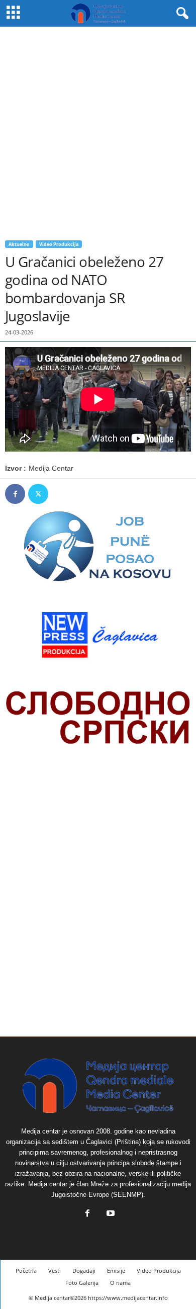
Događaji (83, 1270)
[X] (38, 494)
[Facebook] (15, 494)
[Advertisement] (98, 130)
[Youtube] (109, 1214)
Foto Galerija (82, 1282)
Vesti (54, 1270)
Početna (26, 1270)
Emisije (116, 1270)
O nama (120, 1282)
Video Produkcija (58, 244)
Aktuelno (19, 244)
